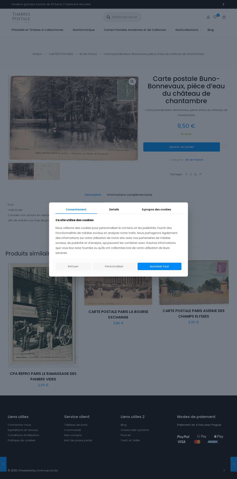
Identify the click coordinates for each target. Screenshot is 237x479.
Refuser (73, 266)
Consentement (76, 209)
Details (114, 209)
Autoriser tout (159, 266)
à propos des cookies (156, 209)
